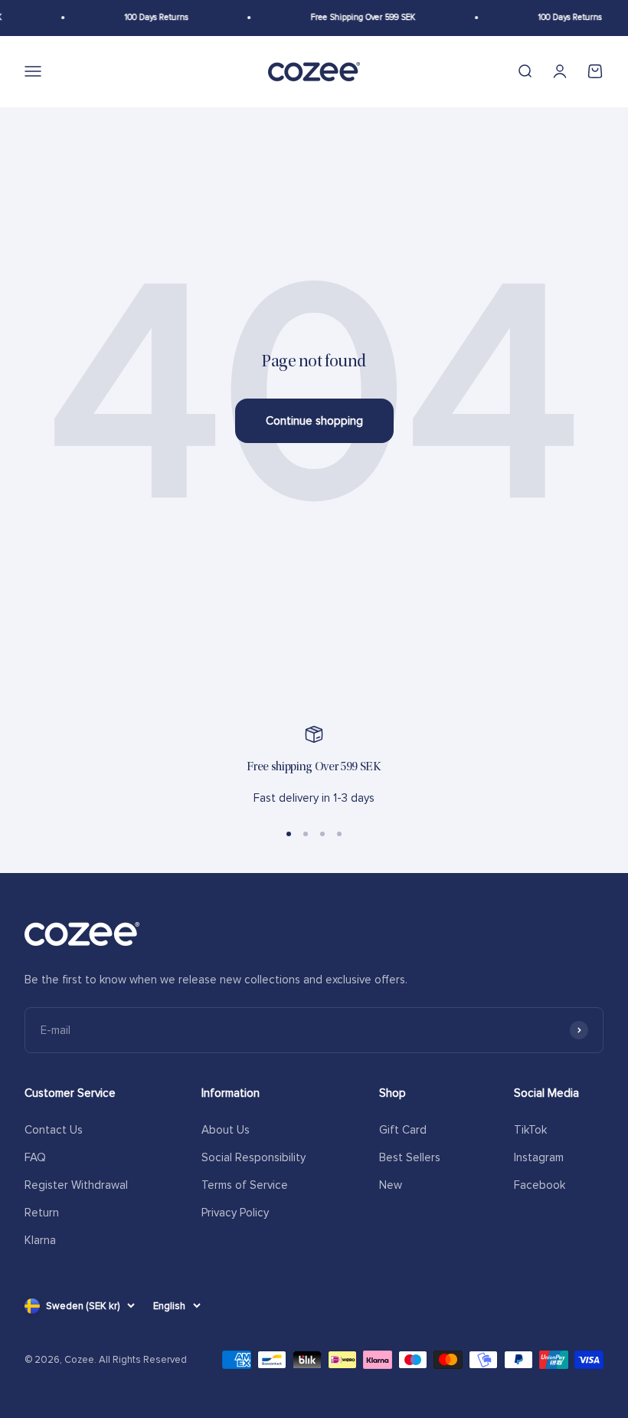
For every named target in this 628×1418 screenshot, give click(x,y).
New (390, 1185)
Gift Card (403, 1130)
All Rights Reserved (143, 1360)
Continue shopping (314, 421)
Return (42, 1212)
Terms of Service (244, 1185)
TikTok (530, 1130)
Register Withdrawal (76, 1185)
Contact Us (54, 1130)
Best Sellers (409, 1157)
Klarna (40, 1240)
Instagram (539, 1157)
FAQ (35, 1157)
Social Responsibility (253, 1157)
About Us (225, 1130)
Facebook (539, 1185)
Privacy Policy (235, 1212)
